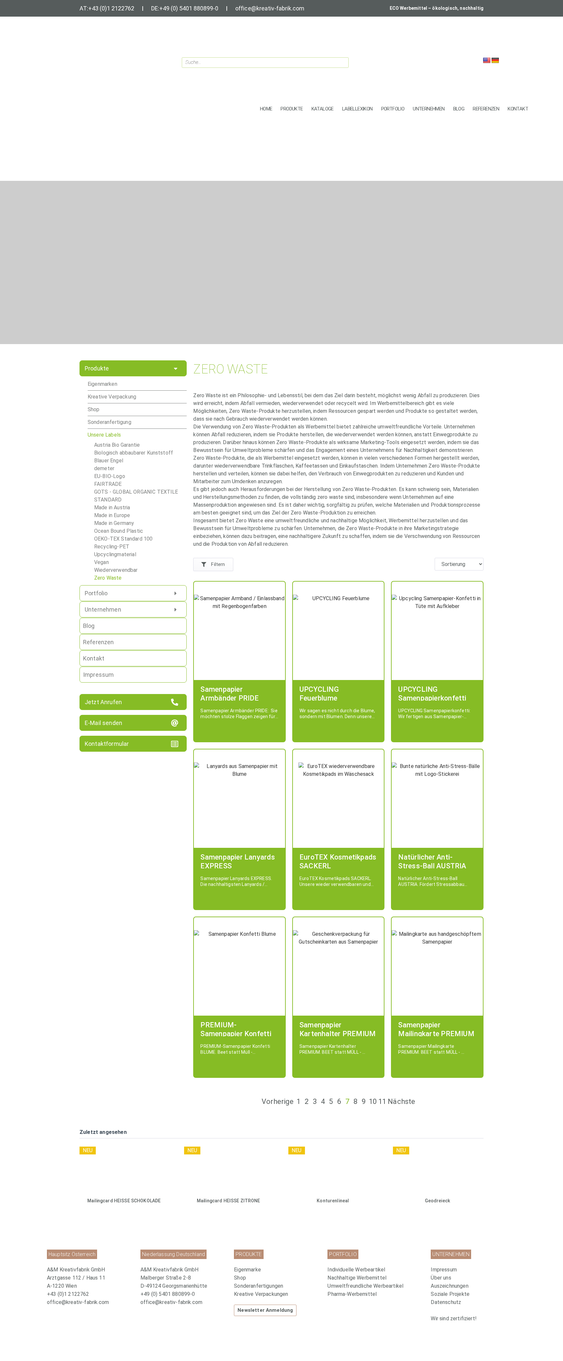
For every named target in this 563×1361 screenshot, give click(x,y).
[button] (291, 109)
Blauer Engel (108, 460)
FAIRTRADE (108, 484)
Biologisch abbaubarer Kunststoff (133, 453)
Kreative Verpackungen (261, 1294)
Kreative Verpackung (112, 397)
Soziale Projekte (450, 1294)
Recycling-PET (111, 546)
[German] (495, 60)
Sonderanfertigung (109, 422)
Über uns (441, 1278)
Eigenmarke (247, 1270)
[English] (487, 60)
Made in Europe (112, 515)
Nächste (401, 1101)
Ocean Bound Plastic (118, 531)
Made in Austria (112, 507)
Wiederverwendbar (116, 570)
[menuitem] (277, 1270)
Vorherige (278, 1101)
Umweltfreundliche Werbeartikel (365, 1286)
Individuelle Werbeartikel (356, 1270)
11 (382, 1101)
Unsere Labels (104, 435)
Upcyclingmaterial (115, 554)
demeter (104, 468)
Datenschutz (446, 1302)
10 (373, 1101)
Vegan (101, 562)
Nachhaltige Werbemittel (356, 1278)
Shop (94, 409)
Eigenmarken (102, 384)
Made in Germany (114, 523)
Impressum (443, 1270)
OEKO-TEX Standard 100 (123, 539)
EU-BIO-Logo (109, 476)
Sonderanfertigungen (258, 1286)
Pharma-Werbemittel (352, 1294)
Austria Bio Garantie (117, 445)
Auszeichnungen (449, 1286)
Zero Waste (108, 578)
